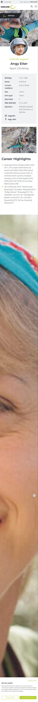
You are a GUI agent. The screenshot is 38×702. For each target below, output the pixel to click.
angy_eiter (12, 119)
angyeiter (11, 116)
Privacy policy (32, 680)
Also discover (28, 2)
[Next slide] (34, 495)
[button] (6, 2)
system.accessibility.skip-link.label (19, 2)
